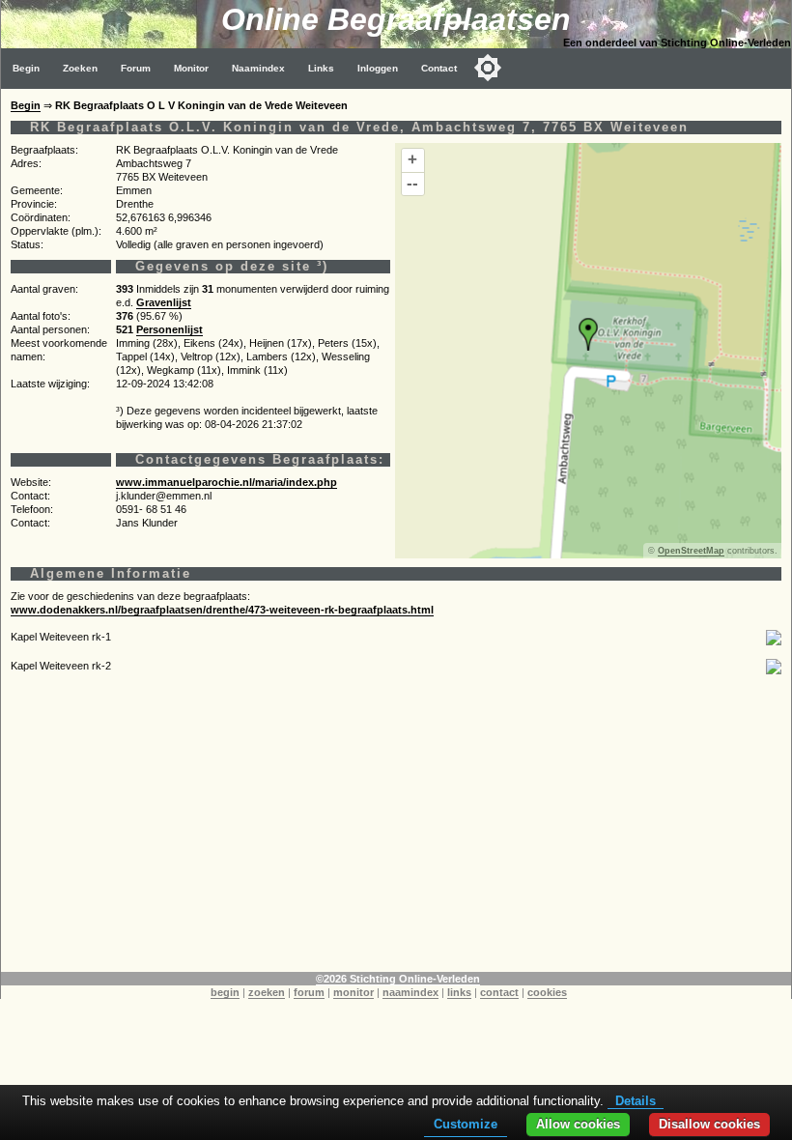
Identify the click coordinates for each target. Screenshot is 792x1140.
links (459, 992)
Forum (136, 68)
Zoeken (80, 68)
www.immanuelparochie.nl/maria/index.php (226, 482)
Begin (26, 68)
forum (309, 992)
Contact (439, 68)
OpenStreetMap (691, 551)
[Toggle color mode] (487, 67)
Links (321, 68)
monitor (353, 992)
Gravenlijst (163, 302)
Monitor (191, 68)
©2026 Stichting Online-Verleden (398, 978)
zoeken (266, 992)
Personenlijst (169, 329)
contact (499, 992)
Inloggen (377, 68)
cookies (547, 992)
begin (225, 992)
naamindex (410, 992)
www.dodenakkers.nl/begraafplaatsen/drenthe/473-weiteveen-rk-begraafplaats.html (222, 609)
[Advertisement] (396, 836)
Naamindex (258, 68)
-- (412, 183)
